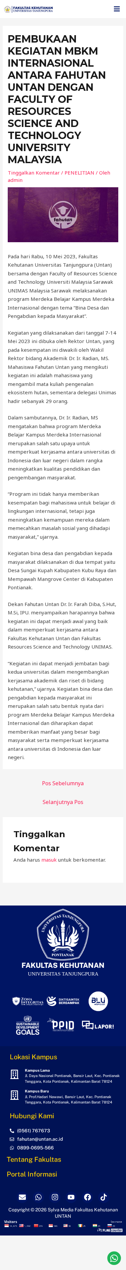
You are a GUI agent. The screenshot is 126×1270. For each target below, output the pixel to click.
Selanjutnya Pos (63, 802)
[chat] (114, 1258)
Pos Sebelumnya (63, 783)
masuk (49, 859)
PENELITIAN (79, 172)
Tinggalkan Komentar (34, 172)
